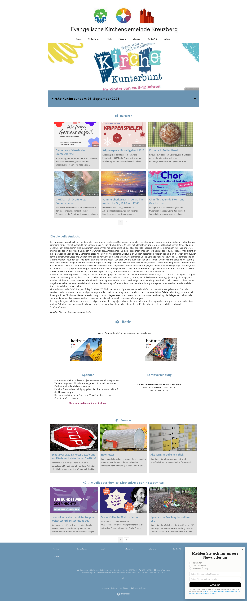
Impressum (104, 588)
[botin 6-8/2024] (161, 349)
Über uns (136, 39)
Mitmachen (122, 39)
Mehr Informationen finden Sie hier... (88, 403)
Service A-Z (152, 39)
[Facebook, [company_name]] (123, 579)
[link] (94, 38)
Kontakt (166, 39)
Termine (79, 39)
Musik (109, 39)
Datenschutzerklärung (119, 588)
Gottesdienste (94, 39)
